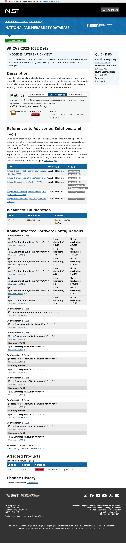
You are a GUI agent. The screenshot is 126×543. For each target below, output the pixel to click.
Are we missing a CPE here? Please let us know (25, 448)
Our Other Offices (35, 516)
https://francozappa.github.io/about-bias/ (26, 178)
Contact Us (21, 516)
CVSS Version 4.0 (38, 94)
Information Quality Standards (56, 528)
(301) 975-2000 (12, 512)
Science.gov (90, 528)
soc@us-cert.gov (114, 512)
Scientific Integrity (33, 528)
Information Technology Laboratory (23, 21)
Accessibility (24, 526)
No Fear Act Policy (87, 526)
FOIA (99, 526)
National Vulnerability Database (37, 27)
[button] (110, 9)
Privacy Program (38, 526)
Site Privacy (12, 526)
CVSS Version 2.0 (77, 94)
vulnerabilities (15, 41)
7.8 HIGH (35, 115)
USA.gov (100, 528)
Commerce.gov (77, 528)
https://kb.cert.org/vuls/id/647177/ (23, 182)
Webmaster (10, 516)
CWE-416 (11, 220)
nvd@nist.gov (50, 160)
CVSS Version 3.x (57, 94)
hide (26, 236)
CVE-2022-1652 (102, 62)
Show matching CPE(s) (16, 245)
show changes (32, 483)
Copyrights (51, 526)
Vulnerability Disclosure (68, 526)
